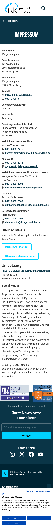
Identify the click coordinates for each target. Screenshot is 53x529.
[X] (21, 456)
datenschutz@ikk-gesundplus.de (22, 222)
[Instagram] (12, 456)
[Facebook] (31, 456)
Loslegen (26, 435)
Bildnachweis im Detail (16, 247)
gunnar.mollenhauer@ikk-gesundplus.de (27, 205)
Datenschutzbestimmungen (38, 491)
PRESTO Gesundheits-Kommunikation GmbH (26, 270)
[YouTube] (40, 456)
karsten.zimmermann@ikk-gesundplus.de (27, 152)
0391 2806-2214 (14, 162)
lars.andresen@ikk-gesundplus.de (23, 187)
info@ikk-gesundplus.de (18, 94)
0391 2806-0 (12, 98)
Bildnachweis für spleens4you (20, 256)
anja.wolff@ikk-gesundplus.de (21, 166)
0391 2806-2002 (14, 201)
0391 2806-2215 (14, 149)
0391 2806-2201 (14, 183)
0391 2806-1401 (14, 218)
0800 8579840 (17, 474)
